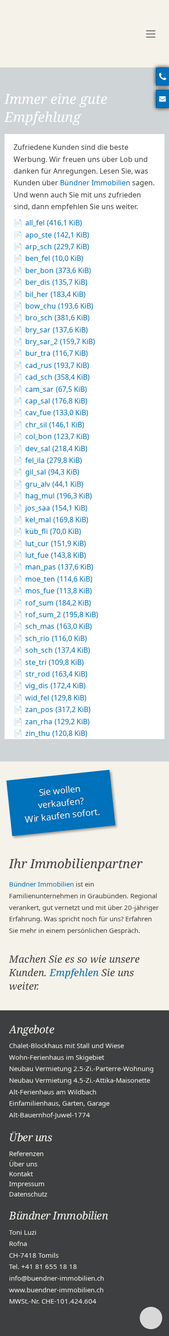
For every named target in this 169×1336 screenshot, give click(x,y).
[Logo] (68, 33)
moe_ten (58, 579)
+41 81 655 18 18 (49, 1266)
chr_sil (54, 425)
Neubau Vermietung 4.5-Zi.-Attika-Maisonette (79, 1080)
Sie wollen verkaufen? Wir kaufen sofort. (62, 803)
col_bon (57, 436)
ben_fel (54, 258)
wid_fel (56, 698)
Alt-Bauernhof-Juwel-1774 (49, 1114)
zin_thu (56, 733)
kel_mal (56, 520)
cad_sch (57, 377)
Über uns (23, 1163)
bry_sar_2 (60, 341)
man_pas (59, 567)
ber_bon (58, 270)
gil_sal (52, 472)
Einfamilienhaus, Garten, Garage (59, 1102)
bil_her (55, 294)
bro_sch (57, 318)
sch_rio (56, 638)
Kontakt (21, 1173)
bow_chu (59, 306)
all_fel (53, 223)
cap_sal (56, 401)
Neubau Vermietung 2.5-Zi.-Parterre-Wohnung (81, 1068)
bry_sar (56, 330)
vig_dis (55, 685)
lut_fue (55, 555)
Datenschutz (28, 1193)
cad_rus (57, 365)
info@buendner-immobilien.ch (56, 1277)
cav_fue (56, 412)
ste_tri (54, 662)
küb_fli (53, 531)
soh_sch (57, 650)
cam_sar (56, 389)
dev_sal (56, 448)
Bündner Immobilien (95, 183)
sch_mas (58, 626)
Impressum (27, 1183)
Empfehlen (74, 972)
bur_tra (56, 353)
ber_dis (56, 282)
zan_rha (57, 721)
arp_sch (57, 246)
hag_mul (58, 496)
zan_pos (58, 709)
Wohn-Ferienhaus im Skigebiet (56, 1057)
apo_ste (57, 235)
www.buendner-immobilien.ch (56, 1289)
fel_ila (53, 460)
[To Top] (151, 1318)
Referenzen (26, 1153)
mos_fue (58, 591)
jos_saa (56, 508)
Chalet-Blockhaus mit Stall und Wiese (66, 1045)
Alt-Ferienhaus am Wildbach (52, 1091)
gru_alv (54, 484)
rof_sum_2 (61, 614)
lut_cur (55, 543)
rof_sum (58, 603)
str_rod (56, 674)
